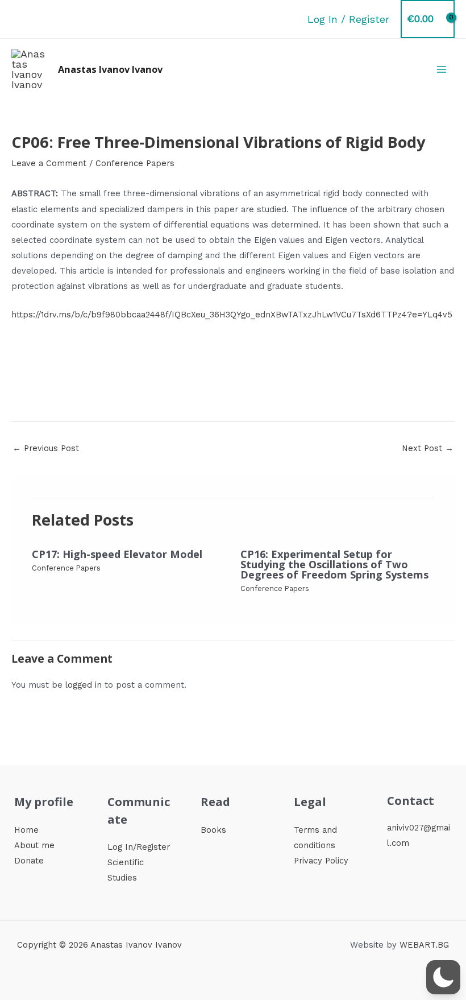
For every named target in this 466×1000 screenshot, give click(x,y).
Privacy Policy (321, 861)
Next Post (427, 448)
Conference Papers (134, 163)
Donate (29, 861)
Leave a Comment (48, 163)
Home (26, 830)
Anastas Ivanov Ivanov (110, 69)
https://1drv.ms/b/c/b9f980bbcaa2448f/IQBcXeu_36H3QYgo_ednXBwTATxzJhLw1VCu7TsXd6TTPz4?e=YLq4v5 (231, 314)
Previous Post (46, 448)
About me (34, 845)
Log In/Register (138, 847)
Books (213, 830)
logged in (83, 685)
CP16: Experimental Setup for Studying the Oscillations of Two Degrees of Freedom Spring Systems (334, 564)
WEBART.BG (424, 945)
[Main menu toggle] (442, 69)
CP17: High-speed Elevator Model (117, 554)
